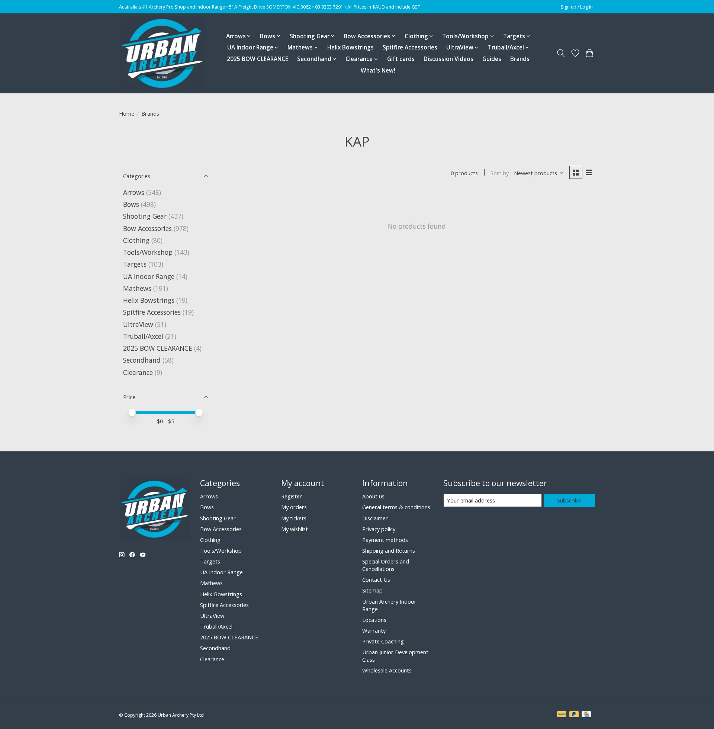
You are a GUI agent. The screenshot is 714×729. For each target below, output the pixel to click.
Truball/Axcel (143, 336)
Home (126, 113)
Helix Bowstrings (350, 47)
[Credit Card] (586, 715)
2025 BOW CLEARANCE (257, 59)
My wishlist (294, 529)
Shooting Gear (145, 216)
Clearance (138, 372)
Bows (131, 204)
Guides (491, 59)
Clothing (136, 240)
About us (373, 496)
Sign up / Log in (577, 7)
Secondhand (142, 360)
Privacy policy (378, 529)
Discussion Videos (448, 59)
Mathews (137, 288)
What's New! (378, 70)
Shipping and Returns (388, 550)
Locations (374, 619)
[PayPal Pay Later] (574, 715)
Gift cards (401, 59)
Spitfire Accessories (410, 47)
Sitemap (372, 590)
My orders (294, 507)
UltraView (138, 324)
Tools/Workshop (148, 252)
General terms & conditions (396, 507)
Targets (135, 264)
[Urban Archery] (162, 53)
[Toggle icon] (561, 53)
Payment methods (385, 539)
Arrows (133, 192)
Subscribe (569, 500)
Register (291, 496)
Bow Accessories (147, 228)
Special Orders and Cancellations (385, 565)
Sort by (500, 173)
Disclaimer (375, 518)
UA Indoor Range (148, 276)
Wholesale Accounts (387, 670)
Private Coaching (383, 641)
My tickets (293, 518)
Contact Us (376, 579)
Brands (520, 59)
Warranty (374, 630)
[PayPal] (562, 715)
